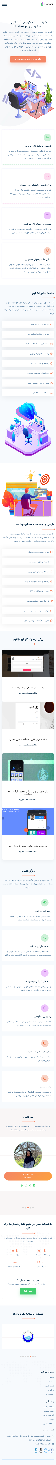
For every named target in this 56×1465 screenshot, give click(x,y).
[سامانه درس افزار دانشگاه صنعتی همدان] (28, 715)
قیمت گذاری (49, 1386)
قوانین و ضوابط (48, 1415)
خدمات (51, 1377)
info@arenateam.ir (37, 1440)
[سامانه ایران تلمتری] (28, 663)
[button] (33, 1207)
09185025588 (40, 1444)
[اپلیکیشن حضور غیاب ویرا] (28, 821)
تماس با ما (28, 1291)
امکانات (51, 1381)
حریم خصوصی (48, 1411)
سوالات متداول (48, 1407)
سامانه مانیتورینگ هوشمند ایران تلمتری (28, 688)
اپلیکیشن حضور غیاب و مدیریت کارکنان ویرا (28, 846)
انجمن (51, 1419)
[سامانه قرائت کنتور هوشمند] (28, 767)
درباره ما (51, 1390)
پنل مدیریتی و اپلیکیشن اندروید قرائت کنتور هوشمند (28, 793)
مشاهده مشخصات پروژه (28, 693)
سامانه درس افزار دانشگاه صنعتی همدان (28, 739)
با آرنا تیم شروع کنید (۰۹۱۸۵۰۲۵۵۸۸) (28, 59)
